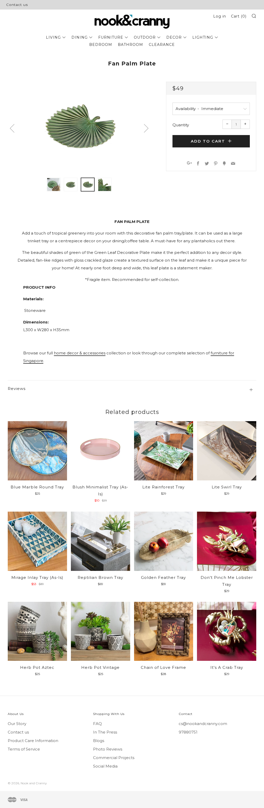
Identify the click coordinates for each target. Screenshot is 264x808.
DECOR (174, 37)
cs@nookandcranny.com (203, 723)
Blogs (98, 740)
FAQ (97, 723)
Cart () (238, 16)
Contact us (17, 5)
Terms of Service (24, 749)
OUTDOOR (145, 37)
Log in (219, 16)
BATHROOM (130, 44)
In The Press (105, 732)
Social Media (105, 766)
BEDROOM (100, 44)
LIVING (53, 37)
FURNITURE (110, 37)
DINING (79, 37)
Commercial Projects (113, 757)
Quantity (180, 124)
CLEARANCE (162, 44)
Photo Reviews (107, 749)
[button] (54, 184)
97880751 (188, 732)
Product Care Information (33, 740)
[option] (79, 126)
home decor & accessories (79, 353)
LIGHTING (202, 37)
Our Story (17, 723)
